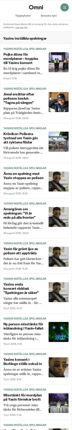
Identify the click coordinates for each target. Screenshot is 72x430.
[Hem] (36, 7)
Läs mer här (21, 27)
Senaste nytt (49, 15)
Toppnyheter (23, 15)
